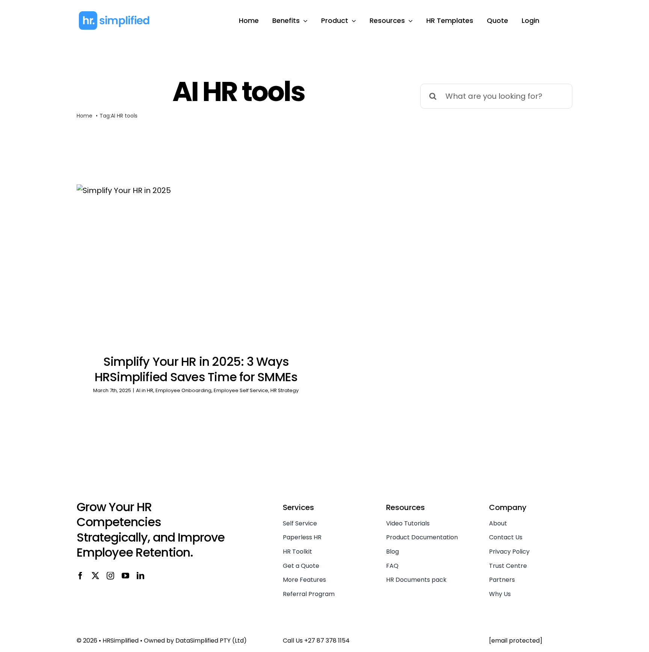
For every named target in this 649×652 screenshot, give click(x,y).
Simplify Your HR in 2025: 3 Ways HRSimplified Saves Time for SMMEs (196, 369)
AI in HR (144, 390)
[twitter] (95, 576)
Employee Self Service (241, 390)
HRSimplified (121, 640)
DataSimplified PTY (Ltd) (211, 640)
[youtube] (125, 576)
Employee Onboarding (183, 390)
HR (120, 115)
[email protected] (515, 640)
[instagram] (110, 576)
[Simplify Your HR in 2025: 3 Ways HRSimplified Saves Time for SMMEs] (196, 264)
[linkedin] (140, 576)
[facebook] (80, 576)
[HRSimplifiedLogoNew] (114, 14)
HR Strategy (284, 390)
